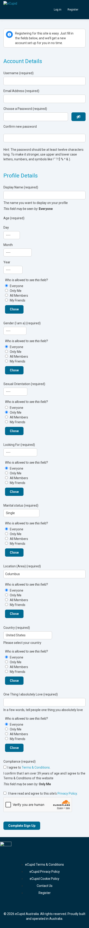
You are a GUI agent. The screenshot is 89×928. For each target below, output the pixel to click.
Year (6, 262)
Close (14, 309)
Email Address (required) (21, 91)
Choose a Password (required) (25, 109)
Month (8, 245)
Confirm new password (20, 126)
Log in (57, 9)
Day (6, 227)
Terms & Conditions (36, 767)
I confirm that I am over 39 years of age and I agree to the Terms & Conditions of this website (44, 776)
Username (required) (18, 73)
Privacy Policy (67, 793)
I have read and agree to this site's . (43, 793)
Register (73, 9)
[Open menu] (83, 9)
